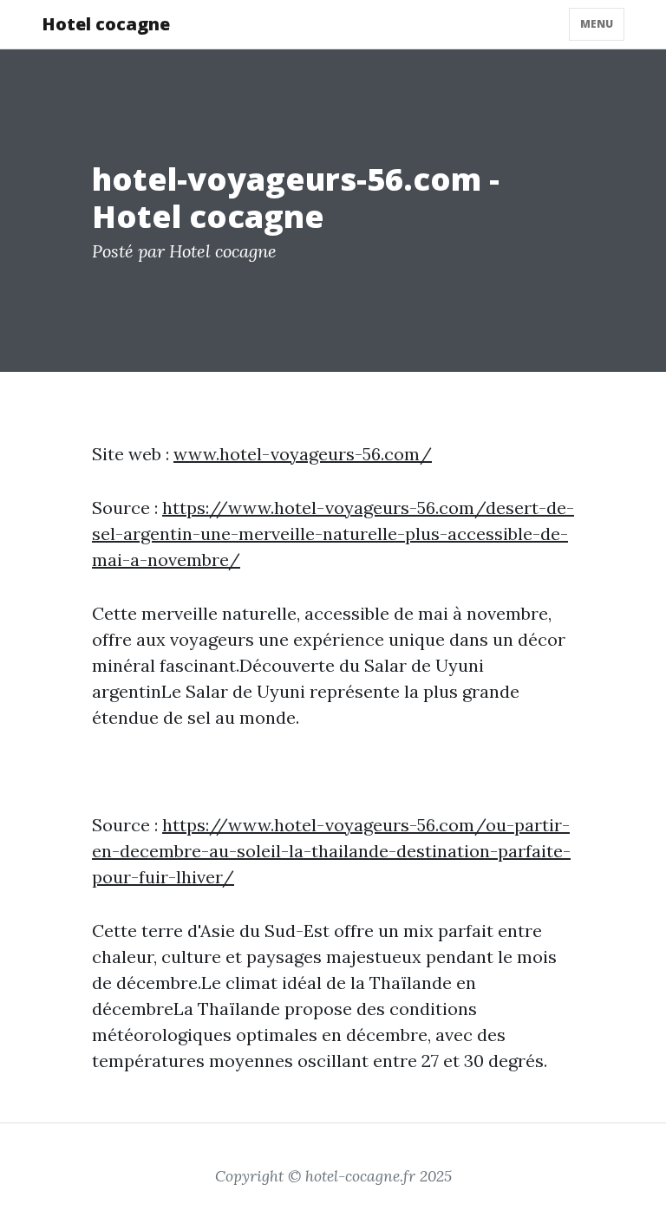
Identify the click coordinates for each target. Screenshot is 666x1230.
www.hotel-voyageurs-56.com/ (302, 454)
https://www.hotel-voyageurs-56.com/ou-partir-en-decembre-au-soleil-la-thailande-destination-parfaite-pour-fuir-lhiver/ (331, 851)
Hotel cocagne (106, 24)
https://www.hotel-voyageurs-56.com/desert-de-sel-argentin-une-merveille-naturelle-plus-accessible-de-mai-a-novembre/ (333, 533)
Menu (596, 23)
